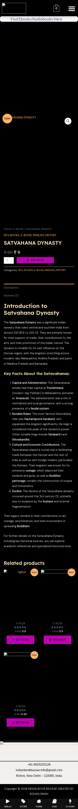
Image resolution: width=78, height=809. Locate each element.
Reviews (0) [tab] (11, 295)
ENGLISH (38, 235)
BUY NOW (37, 260)
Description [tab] (11, 287)
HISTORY (50, 235)
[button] (71, 8)
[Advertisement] (39, 69)
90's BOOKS (12, 235)
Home (7, 229)
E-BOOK (18, 229)
